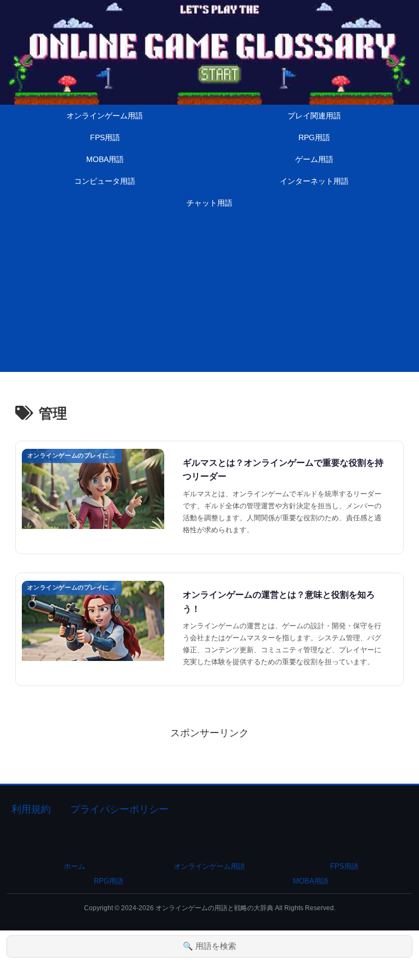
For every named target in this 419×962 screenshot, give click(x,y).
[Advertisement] (209, 295)
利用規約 (31, 809)
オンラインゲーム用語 (209, 866)
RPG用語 (108, 881)
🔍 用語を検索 (209, 946)
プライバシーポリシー (119, 809)
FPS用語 (344, 866)
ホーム (74, 866)
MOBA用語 (310, 881)
